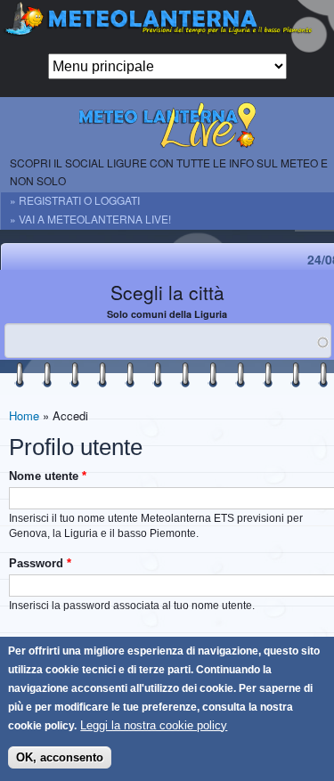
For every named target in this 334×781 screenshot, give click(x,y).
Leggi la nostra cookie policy (153, 725)
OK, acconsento (59, 757)
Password (40, 563)
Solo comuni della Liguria (167, 314)
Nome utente (47, 476)
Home (24, 415)
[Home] (167, 26)
